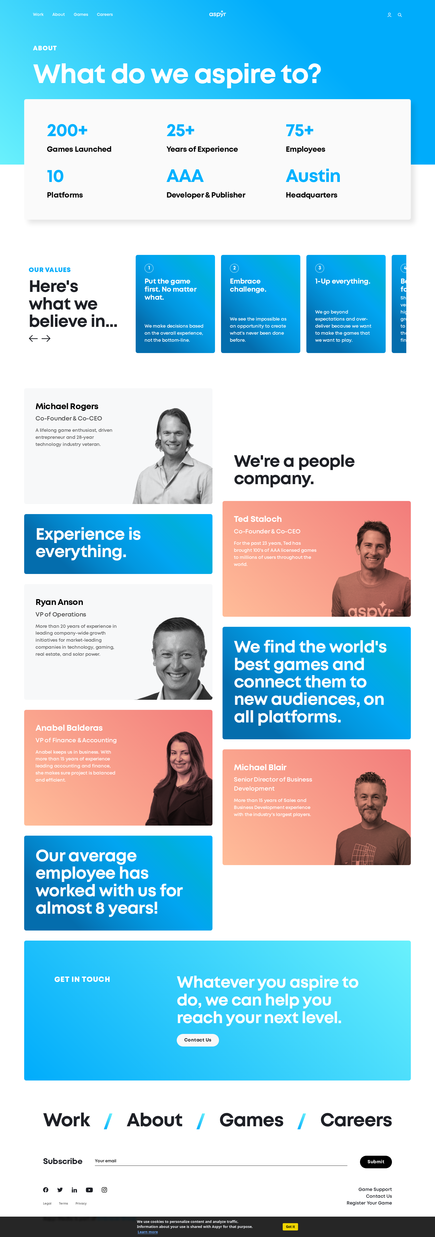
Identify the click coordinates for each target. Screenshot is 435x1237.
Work (38, 15)
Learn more (148, 1231)
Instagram (104, 1189)
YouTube (89, 1189)
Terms (63, 1203)
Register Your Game (369, 1203)
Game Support (375, 1190)
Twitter (60, 1189)
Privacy (81, 1203)
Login (389, 15)
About (58, 15)
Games (81, 15)
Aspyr (217, 13)
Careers (105, 15)
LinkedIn (74, 1189)
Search (400, 15)
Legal (47, 1203)
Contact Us (197, 1040)
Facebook (45, 1189)
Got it (290, 1226)
